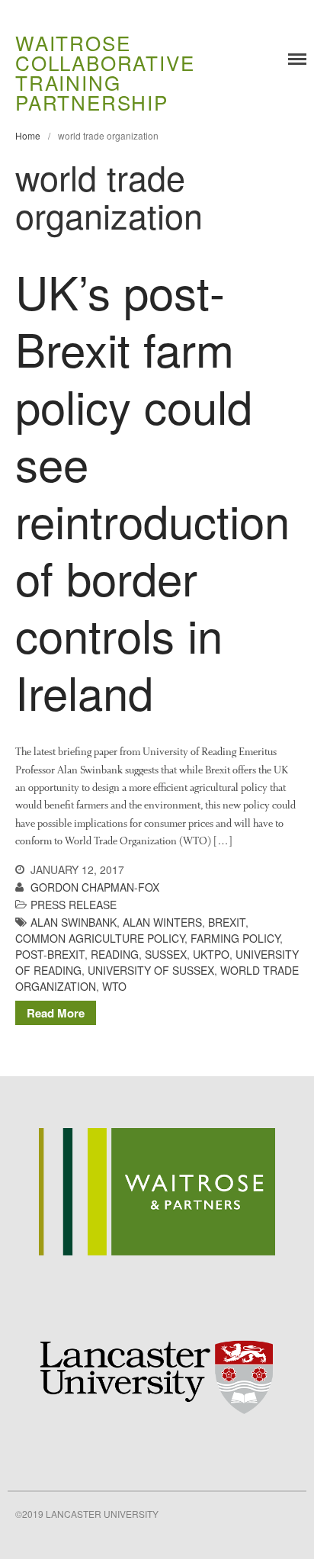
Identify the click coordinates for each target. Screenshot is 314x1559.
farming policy (235, 938)
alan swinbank (73, 922)
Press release (73, 904)
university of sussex (151, 970)
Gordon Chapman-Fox (94, 887)
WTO (114, 986)
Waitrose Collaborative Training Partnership (104, 72)
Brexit (226, 922)
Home (27, 135)
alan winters (162, 922)
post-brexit (50, 954)
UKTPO (211, 954)
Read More (56, 1013)
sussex (166, 954)
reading (115, 954)
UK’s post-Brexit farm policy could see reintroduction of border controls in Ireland (152, 491)
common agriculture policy (99, 938)
